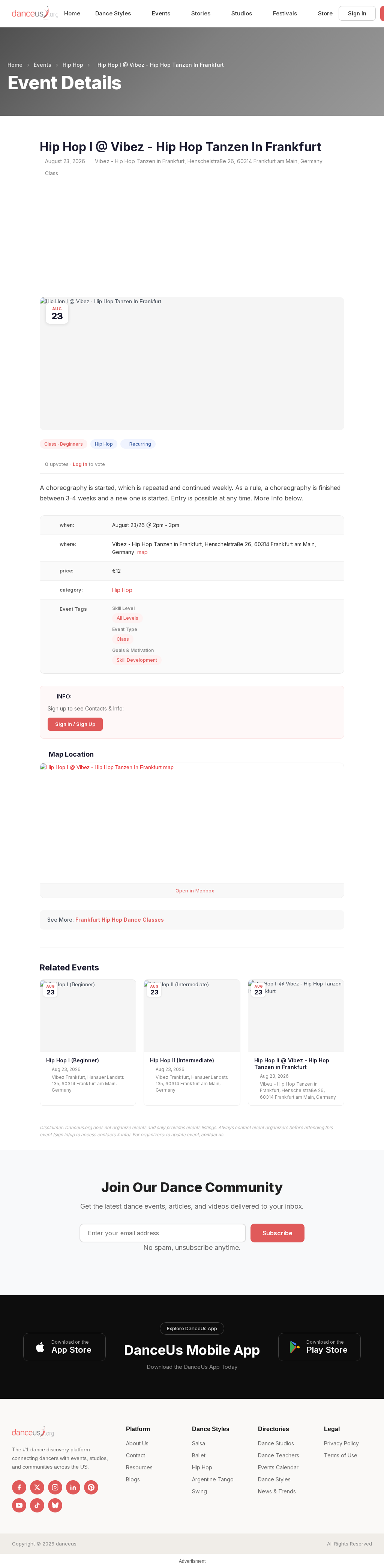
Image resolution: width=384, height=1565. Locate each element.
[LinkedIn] (73, 1487)
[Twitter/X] (37, 1487)
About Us (137, 1443)
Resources (139, 1467)
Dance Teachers (278, 1455)
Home (72, 13)
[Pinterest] (91, 1487)
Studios (242, 13)
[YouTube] (19, 1505)
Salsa (198, 1443)
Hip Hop (73, 65)
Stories (201, 13)
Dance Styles (113, 13)
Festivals (285, 13)
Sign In (357, 13)
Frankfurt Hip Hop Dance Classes (119, 919)
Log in (80, 464)
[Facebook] (19, 1487)
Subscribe (277, 1233)
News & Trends (277, 1491)
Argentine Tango (213, 1479)
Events (162, 13)
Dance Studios (276, 1443)
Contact (135, 1455)
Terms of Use (340, 1455)
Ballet (199, 1455)
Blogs (133, 1479)
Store (325, 13)
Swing (199, 1491)
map (142, 552)
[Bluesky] (55, 1505)
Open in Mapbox (194, 891)
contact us (212, 1134)
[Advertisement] (192, 237)
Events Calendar (278, 1467)
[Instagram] (55, 1487)
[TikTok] (37, 1505)
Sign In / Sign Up (75, 724)
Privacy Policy (341, 1443)
